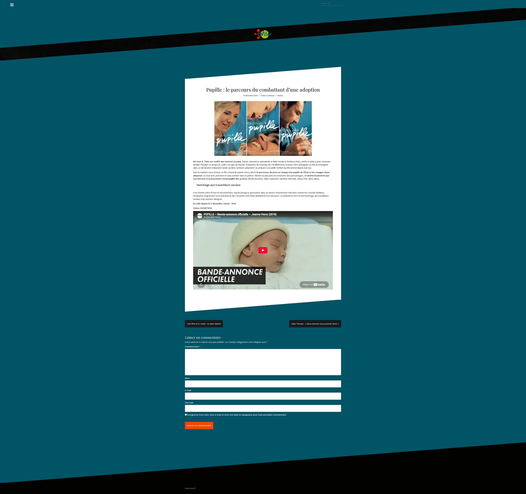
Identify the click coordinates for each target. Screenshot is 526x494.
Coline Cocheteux (267, 95)
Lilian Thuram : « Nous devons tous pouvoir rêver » (315, 323)
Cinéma (280, 95)
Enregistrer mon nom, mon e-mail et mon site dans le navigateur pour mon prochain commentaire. (237, 414)
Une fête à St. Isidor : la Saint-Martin (204, 323)
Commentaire (192, 346)
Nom (187, 378)
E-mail (188, 390)
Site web (189, 402)
